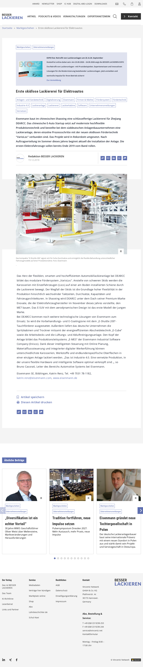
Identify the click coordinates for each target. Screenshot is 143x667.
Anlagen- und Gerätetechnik (30, 99)
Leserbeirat (7, 604)
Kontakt (133, 16)
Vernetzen (21, 111)
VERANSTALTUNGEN (74, 16)
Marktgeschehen (25, 28)
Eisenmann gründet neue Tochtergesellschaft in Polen (117, 524)
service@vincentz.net (92, 630)
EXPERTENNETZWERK (99, 16)
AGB (58, 585)
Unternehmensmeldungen (43, 47)
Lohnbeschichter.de (38, 612)
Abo (31, 606)
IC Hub (67, 3)
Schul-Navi (34, 617)
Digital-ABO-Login (82, 3)
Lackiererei (53, 105)
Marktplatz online (37, 596)
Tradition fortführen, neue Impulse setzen (71, 521)
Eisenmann (68, 99)
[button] (58, 558)
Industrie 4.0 (23, 105)
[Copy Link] (103, 158)
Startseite (7, 28)
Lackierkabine (68, 105)
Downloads (101, 3)
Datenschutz (61, 590)
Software (82, 105)
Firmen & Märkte (85, 99)
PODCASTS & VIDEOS (49, 16)
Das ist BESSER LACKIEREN (9, 586)
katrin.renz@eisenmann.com (34, 378)
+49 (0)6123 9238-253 (94, 623)
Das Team (6, 593)
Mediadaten (34, 585)
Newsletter (48, 3)
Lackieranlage (38, 105)
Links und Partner (10, 609)
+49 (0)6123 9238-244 (94, 626)
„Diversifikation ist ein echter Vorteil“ (21, 521)
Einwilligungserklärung (66, 596)
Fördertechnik (119, 99)
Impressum (61, 601)
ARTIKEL (31, 16)
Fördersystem (103, 99)
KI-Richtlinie (7, 598)
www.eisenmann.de (65, 378)
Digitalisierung (53, 99)
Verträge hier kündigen (40, 590)
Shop (59, 3)
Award (35, 3)
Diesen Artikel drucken (36, 402)
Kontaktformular (90, 634)
